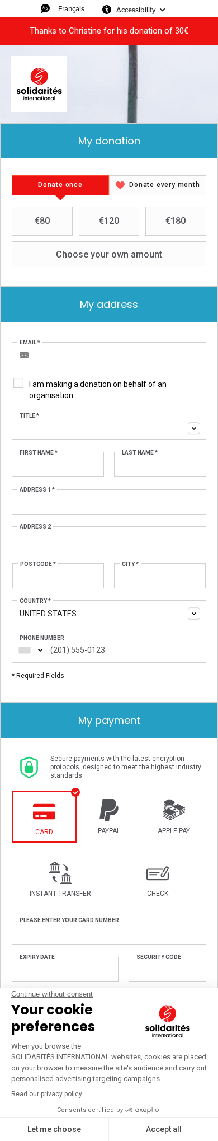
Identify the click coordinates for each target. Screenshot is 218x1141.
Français (71, 8)
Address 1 (37, 490)
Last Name (140, 453)
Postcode (38, 564)
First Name (39, 453)
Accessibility (135, 9)
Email (30, 342)
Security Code (158, 957)
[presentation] (60, 185)
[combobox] (109, 427)
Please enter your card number (69, 920)
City (130, 564)
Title (29, 416)
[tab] (60, 185)
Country (35, 601)
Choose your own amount (109, 254)
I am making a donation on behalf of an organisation (98, 390)
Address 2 (35, 526)
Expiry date (37, 957)
